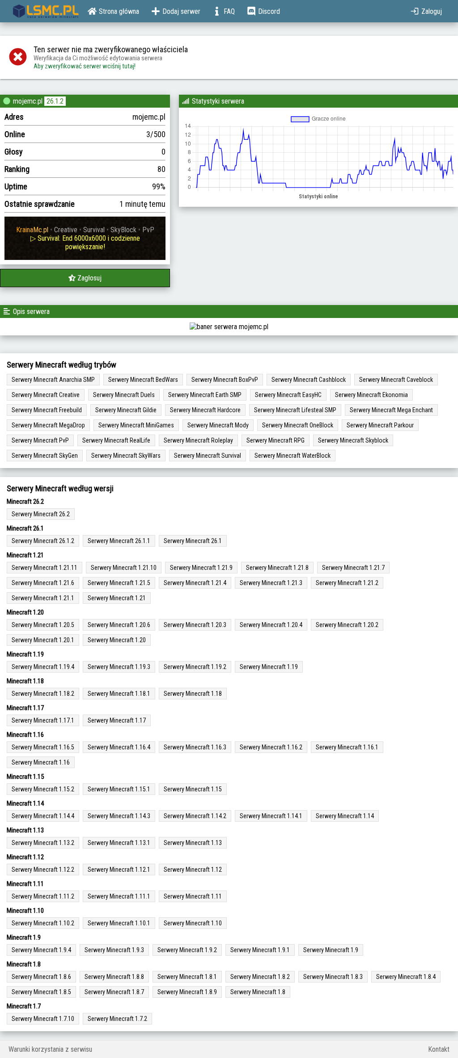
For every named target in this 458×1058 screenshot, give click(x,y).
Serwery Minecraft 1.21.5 (119, 582)
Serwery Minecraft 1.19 (269, 666)
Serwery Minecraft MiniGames (136, 425)
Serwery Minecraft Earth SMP (205, 394)
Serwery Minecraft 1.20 (117, 640)
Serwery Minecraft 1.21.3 (271, 582)
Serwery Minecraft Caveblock (396, 379)
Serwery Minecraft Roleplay (198, 440)
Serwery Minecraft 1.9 (330, 949)
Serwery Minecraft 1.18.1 (119, 693)
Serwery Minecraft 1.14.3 (119, 816)
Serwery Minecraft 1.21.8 (277, 567)
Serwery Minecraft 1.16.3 (195, 747)
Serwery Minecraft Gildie (126, 410)
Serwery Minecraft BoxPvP (224, 379)
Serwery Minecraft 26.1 (193, 540)
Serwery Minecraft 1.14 (345, 816)
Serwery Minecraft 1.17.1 (43, 720)
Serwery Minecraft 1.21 (117, 598)
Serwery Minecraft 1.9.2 (187, 949)
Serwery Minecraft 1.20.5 (43, 624)
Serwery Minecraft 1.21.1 (43, 598)
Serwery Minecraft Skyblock (353, 440)
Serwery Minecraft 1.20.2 (347, 624)
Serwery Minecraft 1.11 (193, 896)
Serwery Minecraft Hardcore (205, 410)
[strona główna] (45, 11)
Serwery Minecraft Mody (218, 425)
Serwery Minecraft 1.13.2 (43, 842)
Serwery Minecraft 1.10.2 (43, 923)
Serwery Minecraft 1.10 (193, 923)
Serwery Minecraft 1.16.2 (271, 747)
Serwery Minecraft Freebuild (47, 410)
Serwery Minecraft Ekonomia (371, 394)
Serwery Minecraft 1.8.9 (187, 991)
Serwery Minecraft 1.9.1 (260, 949)
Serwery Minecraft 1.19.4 (43, 666)
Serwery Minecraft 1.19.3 (119, 666)
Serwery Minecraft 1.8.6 (41, 976)
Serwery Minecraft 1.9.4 (41, 949)
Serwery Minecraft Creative (46, 394)
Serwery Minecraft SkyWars (126, 455)
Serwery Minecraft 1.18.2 (43, 693)
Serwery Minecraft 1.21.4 (195, 582)
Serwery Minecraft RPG (275, 440)
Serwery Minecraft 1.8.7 (114, 991)
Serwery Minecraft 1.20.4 (271, 624)
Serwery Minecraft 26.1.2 (43, 540)
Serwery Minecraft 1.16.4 (119, 747)
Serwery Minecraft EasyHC (288, 394)
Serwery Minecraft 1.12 (193, 869)
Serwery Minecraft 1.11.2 (43, 896)
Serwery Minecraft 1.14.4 (43, 816)
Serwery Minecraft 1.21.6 (43, 582)
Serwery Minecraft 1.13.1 (119, 842)
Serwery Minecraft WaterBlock (292, 455)
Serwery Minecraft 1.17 (117, 720)
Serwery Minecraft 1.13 (193, 842)
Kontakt (439, 1049)
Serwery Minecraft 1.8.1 (187, 976)
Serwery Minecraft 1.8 (257, 991)
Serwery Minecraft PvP (40, 440)
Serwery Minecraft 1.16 (41, 762)
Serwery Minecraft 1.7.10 (43, 1018)
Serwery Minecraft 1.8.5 (41, 991)
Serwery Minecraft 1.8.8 (114, 976)
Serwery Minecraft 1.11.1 (119, 896)
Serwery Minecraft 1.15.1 (119, 789)
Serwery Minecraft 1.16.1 (347, 747)
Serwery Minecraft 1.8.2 (260, 976)
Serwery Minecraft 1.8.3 (333, 976)
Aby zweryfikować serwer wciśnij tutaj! (85, 66)
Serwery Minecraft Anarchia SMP (53, 379)
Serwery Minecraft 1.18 (193, 693)
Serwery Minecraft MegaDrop (48, 425)
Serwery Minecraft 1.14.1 (271, 816)
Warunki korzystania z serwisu (50, 1049)
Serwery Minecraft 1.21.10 (124, 567)
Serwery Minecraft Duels (124, 394)
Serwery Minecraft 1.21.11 (44, 567)
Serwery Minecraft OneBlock (297, 425)
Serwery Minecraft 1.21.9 (201, 567)
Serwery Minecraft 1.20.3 (195, 624)
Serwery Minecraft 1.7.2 (117, 1018)
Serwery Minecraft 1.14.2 (195, 816)
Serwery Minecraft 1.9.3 (114, 949)
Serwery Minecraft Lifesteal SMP (295, 410)
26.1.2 (55, 101)
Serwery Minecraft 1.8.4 (406, 976)
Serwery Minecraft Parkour (380, 425)
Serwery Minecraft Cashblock (308, 379)
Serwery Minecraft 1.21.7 (353, 567)
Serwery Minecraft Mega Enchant (391, 410)
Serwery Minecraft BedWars (143, 379)
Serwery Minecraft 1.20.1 (43, 640)
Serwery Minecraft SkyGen (45, 455)
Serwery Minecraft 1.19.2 (195, 666)
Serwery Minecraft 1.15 (193, 789)
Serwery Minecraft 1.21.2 (347, 582)
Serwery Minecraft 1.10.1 (119, 923)
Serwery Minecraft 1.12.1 (119, 869)
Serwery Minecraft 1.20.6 (119, 624)
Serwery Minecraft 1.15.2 (43, 789)
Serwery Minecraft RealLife (116, 440)
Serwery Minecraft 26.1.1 (119, 540)
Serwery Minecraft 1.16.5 (43, 747)
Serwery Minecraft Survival (207, 455)
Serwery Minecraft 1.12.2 (43, 869)
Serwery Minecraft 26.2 (41, 514)
